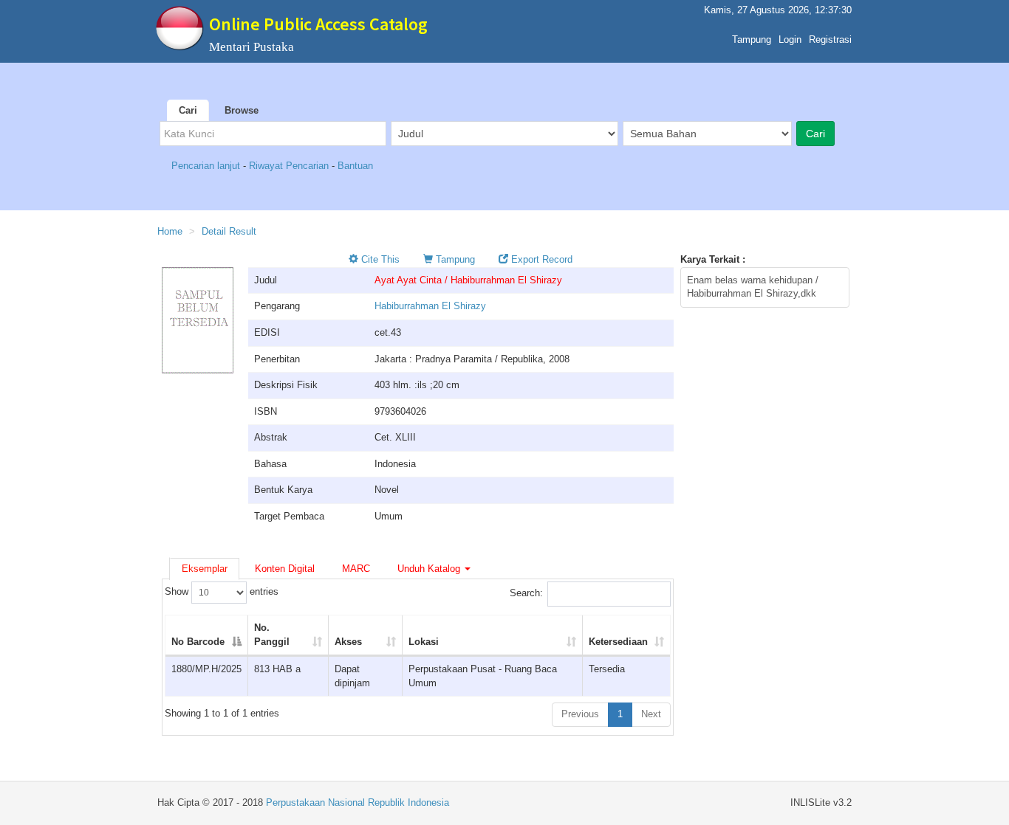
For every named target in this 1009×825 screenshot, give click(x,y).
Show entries (221, 592)
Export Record (540, 259)
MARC (356, 568)
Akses (348, 641)
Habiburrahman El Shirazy (430, 305)
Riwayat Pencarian (290, 165)
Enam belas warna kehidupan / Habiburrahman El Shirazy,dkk (752, 287)
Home (169, 231)
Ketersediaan (618, 641)
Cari (188, 110)
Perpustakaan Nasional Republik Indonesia (357, 802)
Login (790, 39)
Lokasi (423, 641)
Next (651, 713)
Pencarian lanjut (207, 165)
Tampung (751, 39)
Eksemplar (205, 568)
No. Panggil (272, 634)
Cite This (379, 259)
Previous (580, 713)
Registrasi (830, 39)
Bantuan (355, 165)
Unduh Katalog (430, 568)
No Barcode (198, 641)
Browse (242, 110)
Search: (526, 593)
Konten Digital (285, 568)
